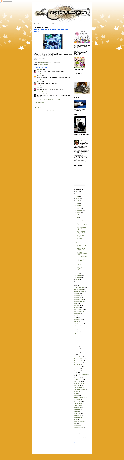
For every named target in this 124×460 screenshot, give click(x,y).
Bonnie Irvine (84, 140)
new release (77, 385)
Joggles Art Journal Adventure (81, 374)
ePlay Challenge (78, 356)
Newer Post (38, 107)
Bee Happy (79, 238)
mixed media (43, 64)
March (78, 273)
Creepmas (76, 339)
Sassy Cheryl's (78, 405)
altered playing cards (79, 301)
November (79, 207)
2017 (77, 196)
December (79, 205)
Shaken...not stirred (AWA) (81, 240)
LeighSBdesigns (78, 379)
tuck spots (77, 429)
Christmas (76, 331)
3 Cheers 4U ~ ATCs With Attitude (82, 220)
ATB (75, 315)
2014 (77, 202)
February (79, 275)
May (78, 217)
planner (76, 393)
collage (76, 335)
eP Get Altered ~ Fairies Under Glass (81, 268)
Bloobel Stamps (78, 323)
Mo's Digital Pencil (79, 383)
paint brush (77, 391)
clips (75, 333)
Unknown (39, 75)
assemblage (77, 313)
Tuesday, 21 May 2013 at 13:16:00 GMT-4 (48, 79)
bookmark (76, 327)
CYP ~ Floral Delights (82, 256)
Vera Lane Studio (78, 437)
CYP (75, 341)
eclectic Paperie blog (52, 51)
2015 (77, 200)
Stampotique (77, 415)
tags (47, 64)
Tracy (38, 87)
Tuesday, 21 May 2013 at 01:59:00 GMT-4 (48, 73)
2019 (77, 193)
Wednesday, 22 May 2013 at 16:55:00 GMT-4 (49, 99)
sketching (76, 411)
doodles (76, 346)
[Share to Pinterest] (59, 62)
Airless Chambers (78, 289)
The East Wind (77, 425)
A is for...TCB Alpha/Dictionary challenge (81, 259)
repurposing (77, 399)
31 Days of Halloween (79, 287)
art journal (76, 305)
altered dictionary (78, 299)
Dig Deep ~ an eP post (81, 222)
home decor (77, 370)
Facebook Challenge (79, 358)
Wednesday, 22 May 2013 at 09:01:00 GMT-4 (49, 91)
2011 (77, 281)
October (79, 208)
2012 (77, 279)
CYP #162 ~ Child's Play (81, 246)
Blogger (69, 451)
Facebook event (78, 362)
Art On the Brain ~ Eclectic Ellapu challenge (81, 249)
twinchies (76, 433)
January (79, 277)
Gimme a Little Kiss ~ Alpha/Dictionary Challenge (82, 228)
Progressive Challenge (79, 397)
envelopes (76, 352)
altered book (77, 295)
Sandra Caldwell (78, 403)
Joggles (76, 372)
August (79, 212)
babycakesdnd (78, 319)
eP (38, 64)
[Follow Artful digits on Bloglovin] (79, 185)
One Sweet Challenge (79, 389)
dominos (76, 344)
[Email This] (54, 62)
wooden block (77, 439)
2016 (77, 198)
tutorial (76, 431)
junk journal (77, 377)
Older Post (68, 107)
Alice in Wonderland (79, 291)
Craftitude (76, 337)
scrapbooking (77, 407)
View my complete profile (80, 161)
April (78, 272)
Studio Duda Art (78, 417)
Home (53, 107)
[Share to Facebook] (58, 62)
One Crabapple (78, 387)
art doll (76, 303)
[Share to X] (57, 62)
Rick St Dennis (78, 401)
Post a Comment (40, 102)
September (80, 210)
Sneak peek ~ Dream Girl (82, 262)
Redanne (39, 81)
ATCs (75, 317)
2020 (78, 191)
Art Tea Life (77, 307)
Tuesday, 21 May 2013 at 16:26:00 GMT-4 (48, 85)
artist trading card (78, 309)
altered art (76, 293)
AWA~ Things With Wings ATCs (81, 265)
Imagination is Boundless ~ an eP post (82, 253)
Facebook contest (78, 360)
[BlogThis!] (55, 62)
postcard (76, 395)
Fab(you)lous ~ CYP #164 (82, 225)
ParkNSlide (39, 69)
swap (75, 419)
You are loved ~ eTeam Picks (80, 243)
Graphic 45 (77, 364)
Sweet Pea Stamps (79, 421)
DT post (76, 348)
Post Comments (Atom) (56, 110)
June (78, 215)
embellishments (78, 350)
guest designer (78, 366)
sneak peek (77, 413)
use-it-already (77, 435)
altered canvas (78, 297)
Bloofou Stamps (78, 325)
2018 (77, 194)
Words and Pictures (42, 93)
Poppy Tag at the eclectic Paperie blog (81, 232)
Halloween (76, 368)
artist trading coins (79, 311)
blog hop (76, 321)
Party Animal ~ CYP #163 (81, 236)
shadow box (77, 409)
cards (75, 329)
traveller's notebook (79, 427)
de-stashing (77, 342)
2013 (77, 203)
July (78, 214)
